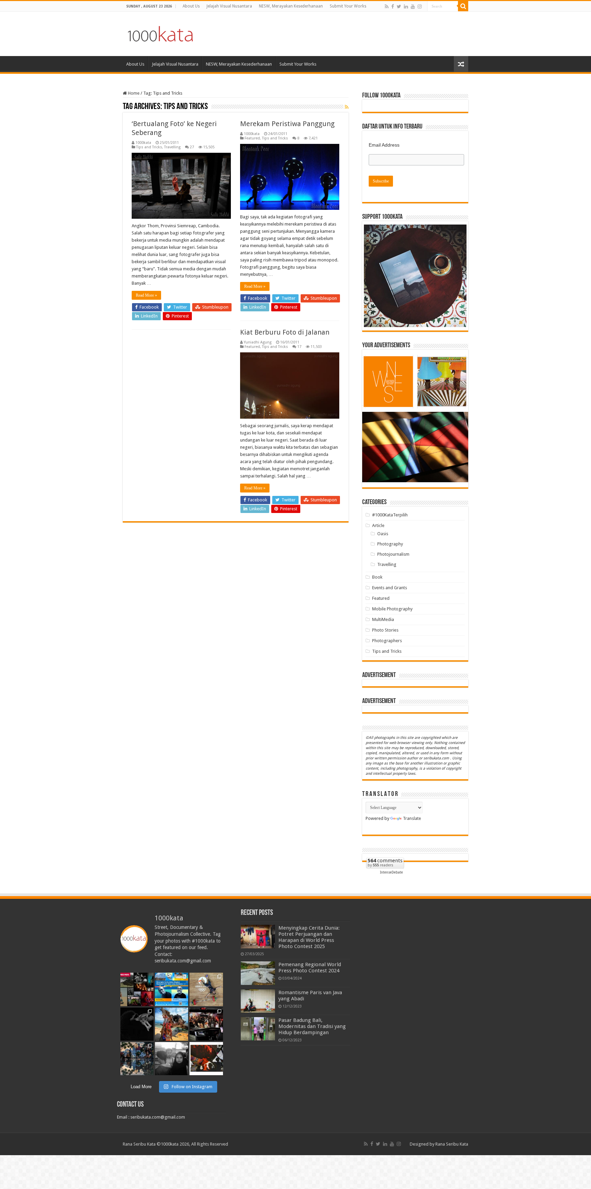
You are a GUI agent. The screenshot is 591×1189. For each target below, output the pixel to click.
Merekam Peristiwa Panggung (287, 124)
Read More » (146, 295)
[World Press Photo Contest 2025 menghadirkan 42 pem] (137, 989)
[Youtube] (413, 6)
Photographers (387, 640)
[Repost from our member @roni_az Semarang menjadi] (137, 1058)
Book (377, 577)
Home (133, 93)
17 (299, 346)
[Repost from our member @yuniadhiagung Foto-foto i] (171, 1058)
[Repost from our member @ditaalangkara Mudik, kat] (206, 1024)
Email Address (384, 145)
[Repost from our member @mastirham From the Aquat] (137, 1024)
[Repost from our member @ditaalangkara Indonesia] (206, 989)
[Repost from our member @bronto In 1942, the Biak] (171, 1024)
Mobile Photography (392, 608)
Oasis (382, 533)
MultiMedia (383, 619)
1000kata (143, 142)
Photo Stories (385, 630)
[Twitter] (399, 6)
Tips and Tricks (149, 147)
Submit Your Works (348, 6)
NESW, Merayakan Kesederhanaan (291, 6)
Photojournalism (393, 554)
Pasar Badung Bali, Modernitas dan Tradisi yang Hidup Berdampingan (312, 1026)
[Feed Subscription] (347, 107)
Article (378, 525)
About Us (191, 6)
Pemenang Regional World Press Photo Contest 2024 (309, 967)
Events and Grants (389, 587)
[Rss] (386, 6)
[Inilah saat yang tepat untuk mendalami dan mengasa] (171, 989)
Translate (412, 818)
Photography (390, 543)
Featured (252, 138)
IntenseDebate (391, 872)
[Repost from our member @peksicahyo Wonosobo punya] (206, 1058)
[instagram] (419, 6)
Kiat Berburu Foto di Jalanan (284, 332)
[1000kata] (160, 32)
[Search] (463, 6)
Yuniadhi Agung (258, 342)
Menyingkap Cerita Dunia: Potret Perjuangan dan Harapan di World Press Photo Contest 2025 (309, 937)
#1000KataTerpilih (390, 514)
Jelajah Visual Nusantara (229, 6)
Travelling (172, 147)
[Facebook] (393, 6)
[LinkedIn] (406, 6)
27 (192, 147)
